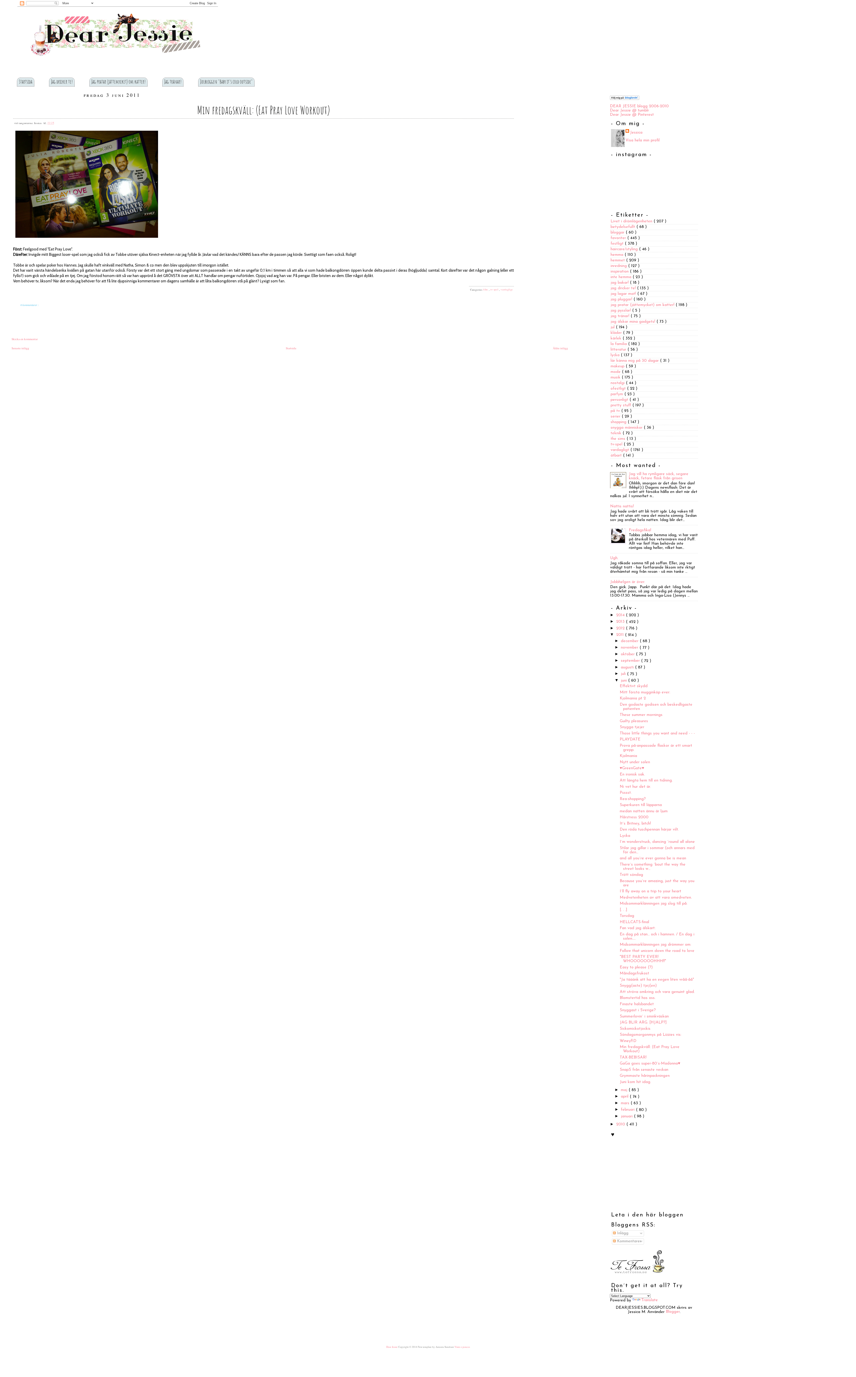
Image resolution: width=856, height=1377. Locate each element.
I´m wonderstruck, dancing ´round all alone (657, 842)
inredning (619, 266)
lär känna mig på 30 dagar (635, 361)
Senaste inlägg (20, 348)
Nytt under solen (635, 762)
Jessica (636, 133)
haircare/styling (625, 249)
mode (616, 372)
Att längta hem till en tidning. (646, 781)
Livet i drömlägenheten (632, 221)
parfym (617, 394)
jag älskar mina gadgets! (633, 322)
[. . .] (623, 910)
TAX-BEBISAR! (633, 1058)
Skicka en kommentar (25, 339)
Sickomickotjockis (635, 1029)
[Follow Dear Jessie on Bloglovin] (624, 99)
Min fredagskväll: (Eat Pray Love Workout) (263, 110)
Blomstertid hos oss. (637, 998)
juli (624, 674)
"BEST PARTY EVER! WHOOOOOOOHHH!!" (643, 959)
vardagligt (507, 289)
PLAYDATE (630, 740)
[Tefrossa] (637, 1276)
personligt (620, 400)
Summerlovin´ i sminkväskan (644, 1017)
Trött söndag (631, 875)
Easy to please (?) (636, 968)
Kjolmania (628, 756)
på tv (616, 411)
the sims (619, 439)
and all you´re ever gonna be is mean (653, 859)
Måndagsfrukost (634, 974)
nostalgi (618, 383)
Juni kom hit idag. (635, 1082)
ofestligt (619, 389)
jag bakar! (620, 283)
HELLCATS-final (634, 922)
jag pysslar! (621, 311)
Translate (649, 1300)
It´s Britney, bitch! (635, 824)
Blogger (673, 1312)
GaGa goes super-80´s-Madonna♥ (650, 1064)
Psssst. (626, 793)
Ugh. (614, 558)
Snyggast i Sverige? (638, 1011)
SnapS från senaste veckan (644, 1070)
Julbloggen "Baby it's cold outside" (226, 81)
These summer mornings (641, 715)
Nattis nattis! (622, 506)
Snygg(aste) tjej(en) (638, 986)
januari (627, 1116)
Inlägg (622, 1233)
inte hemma (622, 277)
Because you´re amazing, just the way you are (657, 883)
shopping (619, 422)
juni (624, 681)
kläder (617, 333)
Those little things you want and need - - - (657, 734)
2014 (621, 615)
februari (628, 1110)
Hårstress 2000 (634, 818)
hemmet (618, 260)
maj (625, 1090)
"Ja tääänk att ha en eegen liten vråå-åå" (657, 980)
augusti (628, 668)
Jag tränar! (172, 81)
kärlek (617, 339)
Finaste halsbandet (637, 1004)
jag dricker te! (624, 288)
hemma (618, 255)
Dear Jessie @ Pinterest (632, 115)
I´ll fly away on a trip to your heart (650, 892)
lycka (616, 355)
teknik (617, 433)
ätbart (617, 456)
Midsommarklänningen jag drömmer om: (655, 945)
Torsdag (627, 916)
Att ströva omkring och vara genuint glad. (657, 992)
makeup (618, 366)
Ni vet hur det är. (635, 787)
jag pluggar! (622, 300)
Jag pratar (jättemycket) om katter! (118, 81)
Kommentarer (628, 1241)
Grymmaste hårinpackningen (645, 1076)
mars (626, 1103)
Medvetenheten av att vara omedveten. (656, 898)
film (486, 289)
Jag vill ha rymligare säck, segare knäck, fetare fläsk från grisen (658, 476)
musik (616, 378)
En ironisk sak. (632, 775)
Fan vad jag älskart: (637, 928)
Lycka (625, 836)
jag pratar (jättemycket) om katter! (643, 305)
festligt (618, 244)
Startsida (25, 81)
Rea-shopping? (633, 799)
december (630, 641)
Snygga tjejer (632, 728)
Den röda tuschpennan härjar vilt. (649, 830)
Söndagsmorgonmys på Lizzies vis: (650, 1035)
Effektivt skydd (634, 686)
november (630, 648)
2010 (621, 1125)
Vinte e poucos (462, 1346)
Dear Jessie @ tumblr (629, 111)
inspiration (620, 272)
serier (616, 417)
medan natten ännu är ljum (644, 811)
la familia (619, 344)
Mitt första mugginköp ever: (645, 693)
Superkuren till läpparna (641, 805)
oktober (628, 654)
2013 (621, 622)
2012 (621, 628)
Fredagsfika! (640, 530)
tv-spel (494, 289)
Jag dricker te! (62, 81)
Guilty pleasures (634, 721)
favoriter (619, 238)
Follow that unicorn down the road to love (657, 951)
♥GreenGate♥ (632, 769)
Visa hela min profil (643, 141)
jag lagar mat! (624, 294)
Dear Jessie (392, 1346)
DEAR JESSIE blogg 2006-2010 (639, 106)
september (631, 661)
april (625, 1097)
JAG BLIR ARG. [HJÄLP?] (643, 1023)
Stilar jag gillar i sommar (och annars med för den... (657, 850)
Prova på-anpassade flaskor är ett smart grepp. (656, 748)
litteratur (619, 350)
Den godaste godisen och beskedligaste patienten (656, 707)
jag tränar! (621, 316)
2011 (620, 635)
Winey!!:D (628, 1041)
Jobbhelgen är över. (627, 582)
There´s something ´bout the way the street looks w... (652, 867)
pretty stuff (621, 405)
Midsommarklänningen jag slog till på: (653, 904)
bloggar (618, 233)
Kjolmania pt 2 (633, 699)
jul (613, 327)
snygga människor (627, 428)
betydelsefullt (623, 227)
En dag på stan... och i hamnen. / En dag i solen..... (657, 936)
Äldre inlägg (560, 348)
